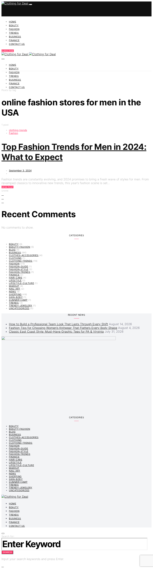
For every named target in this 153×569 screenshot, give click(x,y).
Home (12, 21)
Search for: (7, 536)
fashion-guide (18, 266)
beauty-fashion (19, 247)
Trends (14, 32)
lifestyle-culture (21, 283)
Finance (14, 40)
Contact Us (17, 44)
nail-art (14, 288)
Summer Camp (18, 300)
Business (15, 36)
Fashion (14, 29)
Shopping (15, 294)
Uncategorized (19, 308)
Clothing (15, 258)
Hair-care (15, 277)
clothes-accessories (23, 255)
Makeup (14, 286)
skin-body (16, 297)
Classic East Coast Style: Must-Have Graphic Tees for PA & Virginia (56, 331)
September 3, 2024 (20, 170)
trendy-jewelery (20, 305)
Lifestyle (15, 280)
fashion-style (18, 269)
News (12, 291)
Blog (12, 249)
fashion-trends (19, 272)
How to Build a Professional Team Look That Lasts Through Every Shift (58, 324)
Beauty (14, 25)
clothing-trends (18, 130)
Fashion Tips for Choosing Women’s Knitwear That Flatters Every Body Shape (63, 328)
